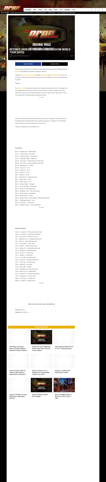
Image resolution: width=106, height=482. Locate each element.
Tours (27, 312)
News (34, 9)
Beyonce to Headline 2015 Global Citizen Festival (62, 371)
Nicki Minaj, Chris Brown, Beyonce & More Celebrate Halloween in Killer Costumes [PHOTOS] (18, 348)
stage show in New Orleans (29, 75)
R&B (45, 9)
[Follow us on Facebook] (100, 10)
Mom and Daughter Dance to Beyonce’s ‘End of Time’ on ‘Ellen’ (63, 396)
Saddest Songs (51, 12)
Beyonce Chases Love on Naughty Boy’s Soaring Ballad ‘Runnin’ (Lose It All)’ (40, 372)
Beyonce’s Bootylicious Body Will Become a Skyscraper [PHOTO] (18, 396)
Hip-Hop (40, 9)
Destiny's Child (21, 88)
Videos (50, 9)
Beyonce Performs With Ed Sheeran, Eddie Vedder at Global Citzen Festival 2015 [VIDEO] (17, 372)
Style (73, 9)
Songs (55, 9)
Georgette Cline (15, 55)
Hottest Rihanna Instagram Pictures (66, 12)
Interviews (67, 9)
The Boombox (28, 9)
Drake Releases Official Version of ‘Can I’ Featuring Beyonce (64, 347)
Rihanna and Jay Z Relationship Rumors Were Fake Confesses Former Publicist (41, 348)
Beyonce (17, 71)
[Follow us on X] (104, 10)
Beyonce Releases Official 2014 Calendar (40, 395)
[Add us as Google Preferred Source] (97, 10)
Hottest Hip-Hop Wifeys (40, 12)
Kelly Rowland (44, 75)
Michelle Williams (54, 75)
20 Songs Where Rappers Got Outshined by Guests (21, 12)
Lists (61, 9)
